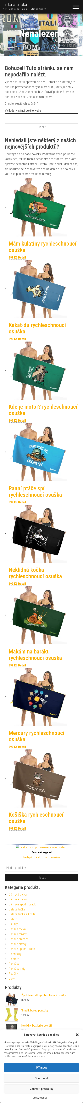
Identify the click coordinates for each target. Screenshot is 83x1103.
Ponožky (14, 964)
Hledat (42, 877)
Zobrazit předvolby (41, 1089)
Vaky (12, 979)
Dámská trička (18, 894)
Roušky (13, 973)
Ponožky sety (17, 969)
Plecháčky (15, 954)
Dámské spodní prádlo (22, 904)
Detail (22, 257)
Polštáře (14, 959)
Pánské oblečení (19, 939)
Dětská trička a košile (22, 914)
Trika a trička (15, 4)
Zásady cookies (39, 1097)
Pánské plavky (17, 944)
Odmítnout (41, 1078)
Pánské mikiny (18, 934)
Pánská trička (17, 929)
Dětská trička (17, 909)
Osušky (13, 924)
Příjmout (41, 1067)
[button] (77, 1035)
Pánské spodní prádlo (22, 949)
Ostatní (13, 919)
